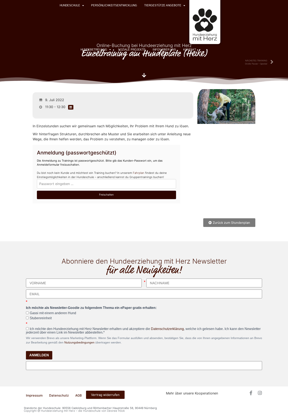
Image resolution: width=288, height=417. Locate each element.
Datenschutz (59, 395)
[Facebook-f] (251, 393)
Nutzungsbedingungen (79, 342)
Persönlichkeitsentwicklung (114, 5)
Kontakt (189, 49)
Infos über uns (164, 49)
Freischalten (106, 194)
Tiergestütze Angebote (162, 5)
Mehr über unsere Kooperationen (192, 393)
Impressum (34, 395)
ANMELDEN (39, 355)
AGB (78, 395)
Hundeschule (70, 5)
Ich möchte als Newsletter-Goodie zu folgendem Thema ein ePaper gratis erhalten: (91, 308)
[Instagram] (259, 393)
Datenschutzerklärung (167, 329)
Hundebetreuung (94, 49)
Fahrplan (138, 172)
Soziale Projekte (131, 49)
